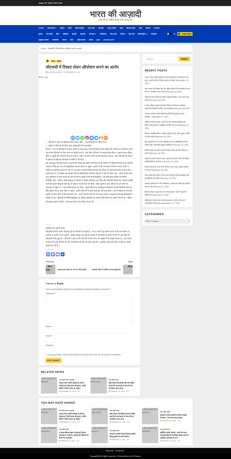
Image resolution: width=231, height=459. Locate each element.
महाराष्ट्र (82, 34)
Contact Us (119, 450)
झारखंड (74, 34)
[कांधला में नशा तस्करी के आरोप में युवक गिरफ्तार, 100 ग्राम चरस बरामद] (150, 416)
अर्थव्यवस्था (103, 34)
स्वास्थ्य (64, 40)
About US (109, 450)
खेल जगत (132, 34)
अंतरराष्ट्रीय (51, 28)
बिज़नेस (123, 34)
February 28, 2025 (117, 391)
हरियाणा (148, 28)
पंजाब (140, 28)
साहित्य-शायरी (81, 40)
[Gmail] (101, 138)
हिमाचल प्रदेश (131, 28)
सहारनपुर (71, 380)
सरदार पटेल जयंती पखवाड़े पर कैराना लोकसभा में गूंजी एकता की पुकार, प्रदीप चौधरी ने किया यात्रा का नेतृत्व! (72, 385)
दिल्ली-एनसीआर (79, 28)
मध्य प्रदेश (49, 34)
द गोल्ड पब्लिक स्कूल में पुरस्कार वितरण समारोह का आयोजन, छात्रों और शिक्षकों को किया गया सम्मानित (74, 435)
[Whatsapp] (82, 138)
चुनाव (98, 40)
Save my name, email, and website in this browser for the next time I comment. (84, 354)
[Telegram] (96, 138)
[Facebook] (73, 138)
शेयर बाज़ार (113, 34)
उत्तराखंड (101, 28)
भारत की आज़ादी (115, 14)
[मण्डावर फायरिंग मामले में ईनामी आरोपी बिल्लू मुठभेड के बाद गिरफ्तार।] (99, 435)
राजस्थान (157, 28)
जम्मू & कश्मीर (111, 28)
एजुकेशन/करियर (43, 40)
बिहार (57, 34)
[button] (174, 34)
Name (49, 326)
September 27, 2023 (72, 72)
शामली (59, 61)
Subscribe (186, 34)
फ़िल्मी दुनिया (142, 34)
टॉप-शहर (91, 34)
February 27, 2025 (118, 440)
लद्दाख (121, 28)
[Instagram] (87, 138)
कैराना (53, 61)
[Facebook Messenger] (92, 138)
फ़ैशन (72, 40)
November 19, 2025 (68, 391)
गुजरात (40, 34)
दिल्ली (69, 28)
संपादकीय (154, 34)
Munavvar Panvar (55, 72)
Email (49, 335)
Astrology (108, 40)
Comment (51, 293)
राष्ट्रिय (62, 28)
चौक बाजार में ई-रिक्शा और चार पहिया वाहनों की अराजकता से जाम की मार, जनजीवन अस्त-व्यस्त (121, 385)
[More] (106, 138)
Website (49, 345)
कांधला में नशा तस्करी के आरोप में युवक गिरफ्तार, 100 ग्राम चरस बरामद (173, 416)
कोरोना (91, 40)
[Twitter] (77, 138)
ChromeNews (123, 456)
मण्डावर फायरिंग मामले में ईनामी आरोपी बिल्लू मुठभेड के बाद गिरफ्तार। (122, 435)
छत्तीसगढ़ (65, 34)
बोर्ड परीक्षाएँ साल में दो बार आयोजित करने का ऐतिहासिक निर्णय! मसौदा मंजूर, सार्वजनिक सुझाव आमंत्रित (166, 143)
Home (41, 28)
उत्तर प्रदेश (91, 28)
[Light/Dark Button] (169, 34)
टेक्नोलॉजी (55, 40)
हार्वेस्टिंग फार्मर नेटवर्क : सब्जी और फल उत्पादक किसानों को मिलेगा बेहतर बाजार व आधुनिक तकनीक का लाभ (174, 435)
